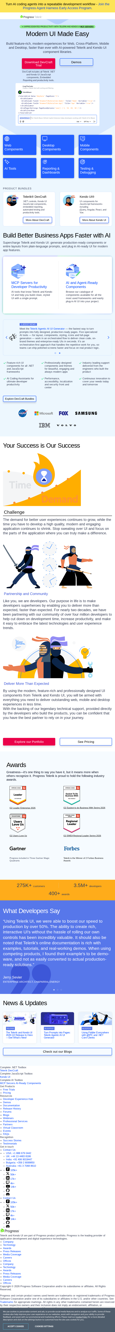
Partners (8, 1124)
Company (8, 1241)
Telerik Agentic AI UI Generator (47, 328)
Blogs (6, 1115)
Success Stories (12, 1140)
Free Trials (9, 1089)
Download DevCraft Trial (38, 63)
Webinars (8, 1118)
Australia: (21, 1165)
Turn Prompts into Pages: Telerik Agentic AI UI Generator (57, 1035)
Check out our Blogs (57, 1051)
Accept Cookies (16, 1326)
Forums (7, 1111)
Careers (7, 1257)
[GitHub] (8, 1191)
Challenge (14, 512)
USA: (18, 1153)
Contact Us (9, 1149)
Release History (12, 1108)
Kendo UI (5, 1077)
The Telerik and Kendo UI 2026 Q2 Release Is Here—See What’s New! (19, 1035)
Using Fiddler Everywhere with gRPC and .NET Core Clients (95, 1035)
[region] (57, 1320)
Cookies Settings (44, 1326)
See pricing (86, 741)
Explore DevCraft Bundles (19, 398)
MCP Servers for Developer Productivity (29, 285)
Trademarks (6, 1302)
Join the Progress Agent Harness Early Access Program (66, 6)
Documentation (11, 1105)
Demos (76, 62)
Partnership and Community (26, 594)
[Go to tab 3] (61, 989)
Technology (9, 1245)
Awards (7, 1248)
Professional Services (15, 1121)
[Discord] (8, 1194)
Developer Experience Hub (18, 1099)
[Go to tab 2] (57, 989)
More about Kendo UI (94, 220)
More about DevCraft (37, 220)
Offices (7, 1261)
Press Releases (12, 1251)
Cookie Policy (81, 1317)
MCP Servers (87, 27)
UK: (18, 1156)
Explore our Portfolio (29, 741)
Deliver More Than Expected (26, 684)
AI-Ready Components (28, 1083)
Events (7, 1130)
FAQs (6, 1134)
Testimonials (10, 1143)
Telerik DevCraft (9, 1070)
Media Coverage (12, 1254)
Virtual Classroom (13, 1127)
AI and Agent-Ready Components (82, 285)
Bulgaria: (20, 1162)
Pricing (7, 1092)
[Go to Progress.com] (9, 1232)
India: (19, 1159)
